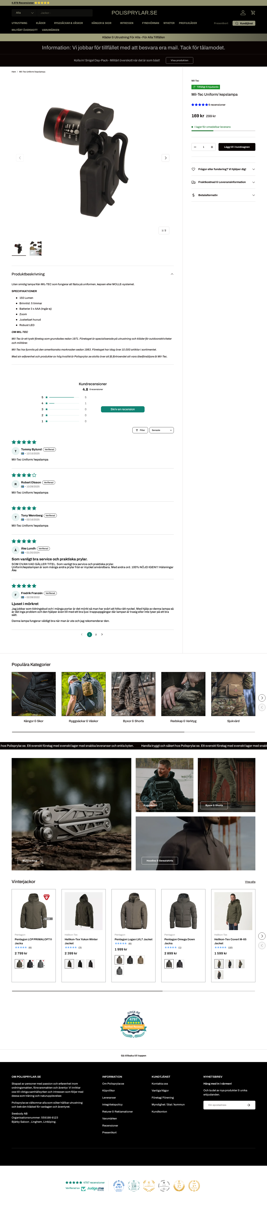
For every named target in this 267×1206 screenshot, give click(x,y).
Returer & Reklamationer (117, 1111)
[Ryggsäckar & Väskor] (84, 694)
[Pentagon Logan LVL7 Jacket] (134, 911)
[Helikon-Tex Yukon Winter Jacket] (84, 911)
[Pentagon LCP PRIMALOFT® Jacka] (34, 911)
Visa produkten (179, 60)
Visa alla (250, 881)
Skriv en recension (123, 409)
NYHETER (169, 23)
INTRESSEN (126, 23)
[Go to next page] (103, 634)
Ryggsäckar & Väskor (83, 721)
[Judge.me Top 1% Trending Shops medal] (194, 1186)
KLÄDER (40, 23)
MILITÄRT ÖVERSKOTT (25, 30)
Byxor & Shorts (133, 721)
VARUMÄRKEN (50, 30)
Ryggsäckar (150, 805)
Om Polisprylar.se (113, 1083)
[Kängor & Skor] (34, 694)
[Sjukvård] (233, 694)
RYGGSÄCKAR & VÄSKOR (68, 23)
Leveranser (109, 1097)
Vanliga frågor (160, 1090)
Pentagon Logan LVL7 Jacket (133, 939)
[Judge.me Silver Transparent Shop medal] (164, 1186)
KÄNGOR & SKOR (101, 23)
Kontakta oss (160, 1083)
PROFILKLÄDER (188, 23)
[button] (253, 13)
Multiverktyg (30, 860)
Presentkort (221, 23)
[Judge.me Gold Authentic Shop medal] (149, 1186)
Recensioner (110, 1125)
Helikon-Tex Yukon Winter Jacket (81, 941)
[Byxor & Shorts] (133, 694)
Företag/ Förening (163, 1097)
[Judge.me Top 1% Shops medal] (179, 1186)
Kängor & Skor (33, 721)
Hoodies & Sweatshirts (160, 860)
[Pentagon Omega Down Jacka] (183, 911)
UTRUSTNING (19, 23)
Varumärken (109, 1118)
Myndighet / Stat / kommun (168, 1104)
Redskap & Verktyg (183, 721)
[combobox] (52, 13)
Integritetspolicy (112, 1104)
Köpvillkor (108, 1090)
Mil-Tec (195, 80)
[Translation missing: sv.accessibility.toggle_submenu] (30, 23)
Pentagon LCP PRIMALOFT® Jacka (33, 941)
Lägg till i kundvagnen (237, 147)
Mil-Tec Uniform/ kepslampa (32, 72)
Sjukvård (233, 721)
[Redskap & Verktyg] (183, 694)
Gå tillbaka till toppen (133, 1055)
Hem (14, 72)
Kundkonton (159, 1111)
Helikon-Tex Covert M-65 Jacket (230, 941)
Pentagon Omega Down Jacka (179, 941)
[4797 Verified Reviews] (133, 1038)
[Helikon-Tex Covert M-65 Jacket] (233, 911)
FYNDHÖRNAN (150, 23)
